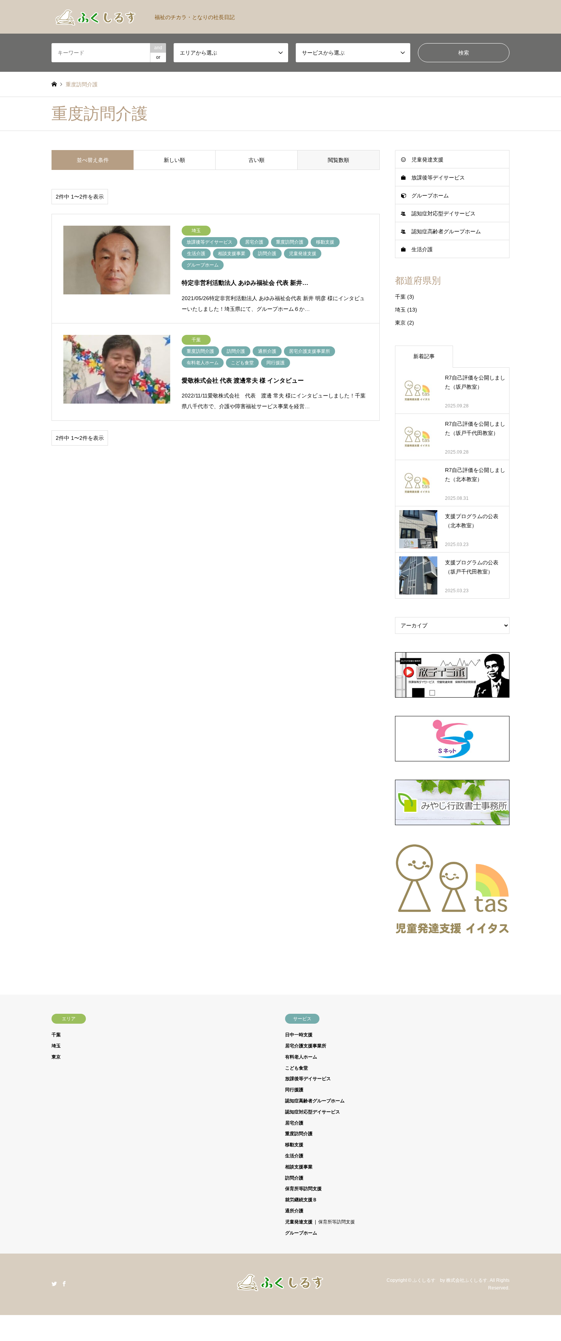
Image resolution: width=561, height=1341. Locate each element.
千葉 (400, 297)
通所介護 (294, 1210)
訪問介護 (294, 1178)
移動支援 (294, 1144)
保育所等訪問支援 (303, 1188)
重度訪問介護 (299, 1133)
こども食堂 (296, 1068)
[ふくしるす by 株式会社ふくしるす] (280, 1289)
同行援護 (294, 1089)
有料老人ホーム (301, 1057)
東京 (400, 323)
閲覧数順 (338, 160)
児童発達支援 (427, 160)
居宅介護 (294, 1123)
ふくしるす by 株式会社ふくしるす (450, 1280)
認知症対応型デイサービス (443, 213)
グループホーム (430, 195)
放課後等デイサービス (438, 177)
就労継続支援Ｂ (301, 1199)
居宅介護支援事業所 (305, 1046)
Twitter (54, 1283)
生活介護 (422, 249)
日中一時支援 (299, 1034)
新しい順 (174, 160)
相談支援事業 (299, 1167)
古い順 (256, 160)
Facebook (64, 1283)
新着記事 (424, 356)
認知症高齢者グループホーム (446, 231)
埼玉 (400, 310)
